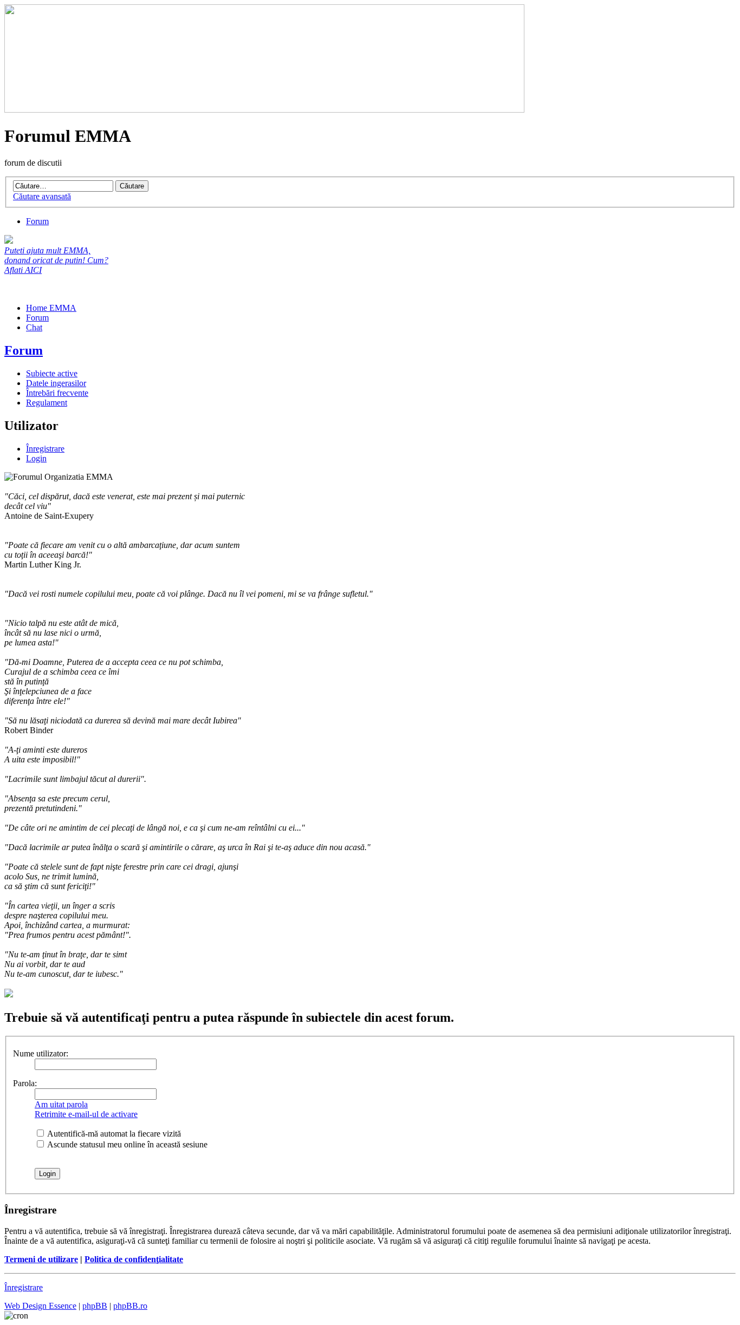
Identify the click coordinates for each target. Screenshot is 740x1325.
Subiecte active (51, 373)
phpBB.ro (130, 1305)
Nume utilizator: (40, 1053)
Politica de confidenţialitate (134, 1259)
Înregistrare (45, 448)
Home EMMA (51, 307)
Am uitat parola (61, 1104)
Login (36, 458)
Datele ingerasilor (56, 383)
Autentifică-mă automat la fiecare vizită (113, 1133)
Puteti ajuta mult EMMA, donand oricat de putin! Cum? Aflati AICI (56, 260)
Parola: (25, 1083)
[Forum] (264, 109)
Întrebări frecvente (57, 392)
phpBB (94, 1305)
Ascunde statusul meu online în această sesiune (126, 1144)
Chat (34, 327)
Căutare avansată (42, 196)
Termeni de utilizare (41, 1259)
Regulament (46, 402)
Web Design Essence (40, 1305)
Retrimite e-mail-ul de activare (86, 1114)
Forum (37, 221)
